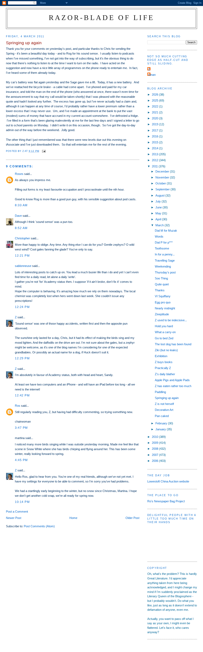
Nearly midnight (165, 308)
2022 (155, 106)
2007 (155, 454)
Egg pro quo (162, 302)
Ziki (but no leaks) (166, 350)
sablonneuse (23, 266)
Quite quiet (162, 284)
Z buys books (163, 362)
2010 (155, 436)
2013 (155, 154)
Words (159, 236)
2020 (155, 118)
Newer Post (13, 518)
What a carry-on (165, 332)
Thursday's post (165, 272)
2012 (155, 160)
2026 (155, 94)
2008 (155, 448)
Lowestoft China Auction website (168, 481)
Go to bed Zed (164, 338)
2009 (155, 442)
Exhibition (161, 356)
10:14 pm (22, 501)
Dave (18, 215)
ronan (152, 74)
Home (73, 518)
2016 (155, 136)
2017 (155, 130)
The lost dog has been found (173, 344)
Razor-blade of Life (101, 17)
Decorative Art (164, 409)
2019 (155, 124)
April (158, 219)
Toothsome (162, 248)
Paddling (160, 392)
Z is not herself (164, 404)
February (161, 423)
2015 (155, 142)
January (161, 429)
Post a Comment (17, 511)
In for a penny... (165, 254)
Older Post (132, 518)
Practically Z (163, 368)
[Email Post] (43, 151)
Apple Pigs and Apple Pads (172, 380)
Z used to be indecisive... (171, 320)
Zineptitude (162, 314)
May (158, 213)
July (158, 201)
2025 (155, 100)
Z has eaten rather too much (173, 386)
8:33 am (21, 205)
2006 (155, 460)
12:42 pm (22, 395)
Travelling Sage (165, 260)
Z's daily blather (165, 374)
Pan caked (162, 416)
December (162, 171)
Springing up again (167, 398)
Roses (19, 173)
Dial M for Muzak (166, 230)
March (160, 225)
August (160, 195)
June (159, 207)
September (162, 189)
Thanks (160, 290)
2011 (155, 166)
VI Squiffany (162, 296)
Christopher (22, 238)
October (161, 183)
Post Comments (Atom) (39, 526)
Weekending (163, 266)
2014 (155, 148)
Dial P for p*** (164, 242)
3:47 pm (21, 427)
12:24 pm (22, 307)
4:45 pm (21, 460)
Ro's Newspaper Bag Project (166, 501)
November (162, 177)
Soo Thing (161, 278)
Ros (17, 405)
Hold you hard (164, 326)
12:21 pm (22, 255)
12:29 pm (22, 358)
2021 (155, 112)
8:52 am (21, 228)
